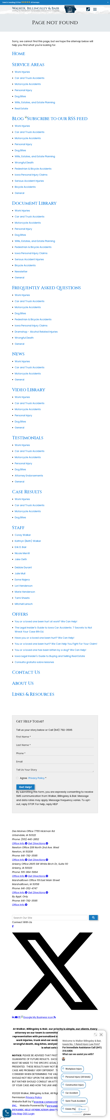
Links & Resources (33, 694)
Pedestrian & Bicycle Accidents (33, 168)
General (19, 193)
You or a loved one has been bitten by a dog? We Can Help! (50, 650)
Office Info (18, 843)
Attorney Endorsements (29, 475)
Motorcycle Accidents (28, 84)
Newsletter (21, 271)
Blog (18, 119)
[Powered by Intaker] (87, 1114)
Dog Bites (20, 96)
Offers (20, 614)
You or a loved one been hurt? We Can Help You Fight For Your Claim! (56, 643)
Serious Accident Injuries (29, 181)
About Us (23, 683)
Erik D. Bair (21, 547)
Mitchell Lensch (24, 604)
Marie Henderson (25, 591)
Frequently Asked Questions (46, 288)
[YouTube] (16, 1017)
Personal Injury (23, 90)
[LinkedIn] (13, 1017)
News (18, 354)
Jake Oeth (21, 559)
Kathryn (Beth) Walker (28, 541)
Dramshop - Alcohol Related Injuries (36, 331)
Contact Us (26, 672)
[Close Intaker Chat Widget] (101, 1034)
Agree (32, 778)
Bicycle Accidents (25, 187)
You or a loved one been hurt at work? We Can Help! (46, 621)
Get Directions (37, 843)
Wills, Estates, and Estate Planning (35, 102)
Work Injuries (22, 72)
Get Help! (25, 787)
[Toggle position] (95, 1034)
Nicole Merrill (22, 553)
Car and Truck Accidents (29, 78)
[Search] (93, 917)
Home (18, 54)
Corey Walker (23, 535)
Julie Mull (20, 573)
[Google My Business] (37, 1017)
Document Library (34, 203)
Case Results (27, 492)
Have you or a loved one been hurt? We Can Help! (44, 637)
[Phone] (88, 9)
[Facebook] (13, 926)
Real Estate (21, 108)
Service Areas (28, 65)
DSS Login (28, 1113)
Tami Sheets (22, 598)
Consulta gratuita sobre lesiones (34, 662)
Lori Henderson (23, 585)
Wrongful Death (24, 162)
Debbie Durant (23, 567)
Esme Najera (22, 579)
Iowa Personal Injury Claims (31, 174)
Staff (18, 528)
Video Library (28, 390)
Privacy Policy (36, 778)
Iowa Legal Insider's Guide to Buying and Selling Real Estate (50, 656)
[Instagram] (19, 1017)
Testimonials (27, 438)
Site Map (17, 1113)
